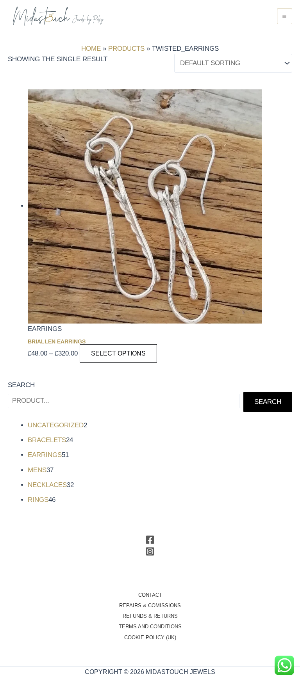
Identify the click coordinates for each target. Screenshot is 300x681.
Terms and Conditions (150, 626)
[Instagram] (150, 551)
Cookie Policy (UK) (150, 637)
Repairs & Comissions (150, 605)
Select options (118, 353)
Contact (150, 595)
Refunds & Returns (150, 616)
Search (21, 385)
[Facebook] (150, 539)
